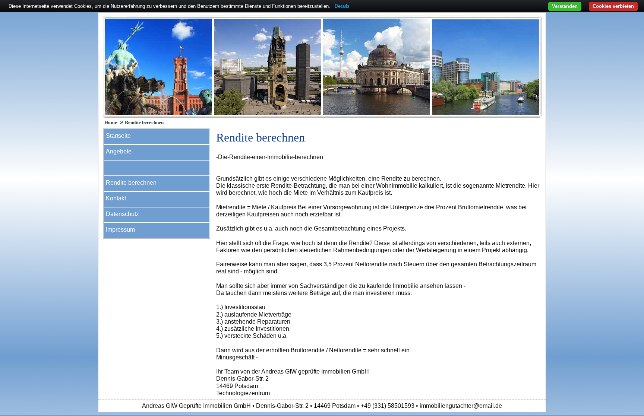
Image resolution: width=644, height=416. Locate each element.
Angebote (119, 151)
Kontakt (116, 198)
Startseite (118, 136)
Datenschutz (122, 214)
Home (110, 122)
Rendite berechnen (144, 122)
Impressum (120, 229)
